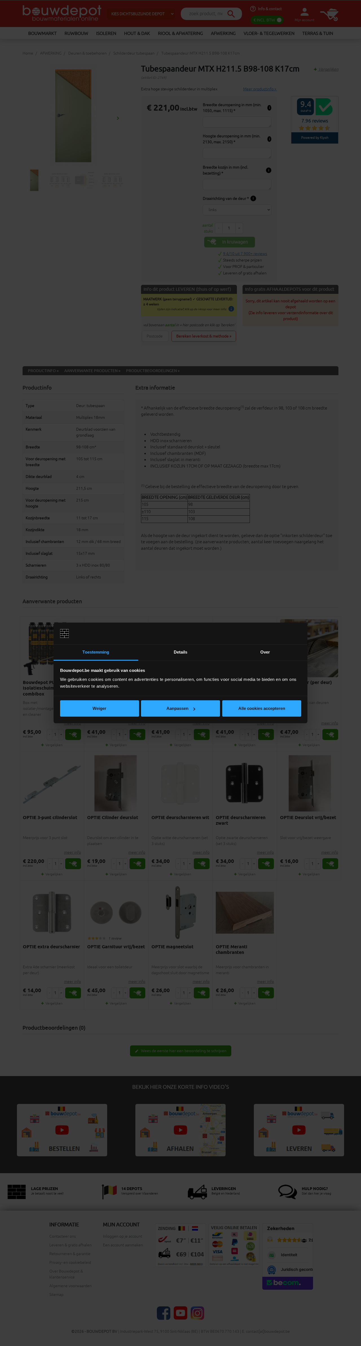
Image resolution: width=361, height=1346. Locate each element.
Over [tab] (265, 652)
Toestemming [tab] (95, 652)
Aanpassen (177, 708)
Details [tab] (181, 652)
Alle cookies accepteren (261, 708)
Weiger (99, 708)
